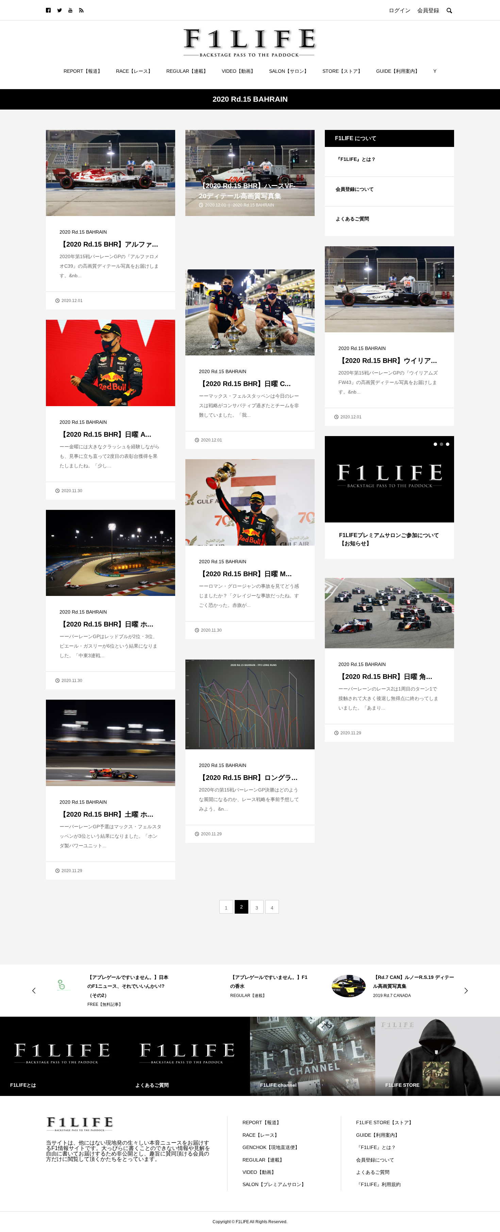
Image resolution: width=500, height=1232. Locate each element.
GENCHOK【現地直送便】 (271, 1147)
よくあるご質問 (352, 218)
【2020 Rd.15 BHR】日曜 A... (105, 434)
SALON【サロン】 (289, 71)
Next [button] (466, 990)
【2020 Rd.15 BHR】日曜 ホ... (106, 624)
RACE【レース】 (134, 71)
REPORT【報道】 (83, 71)
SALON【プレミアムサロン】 (274, 1184)
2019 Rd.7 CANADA (249, 996)
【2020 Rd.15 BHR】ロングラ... (248, 777)
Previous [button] (34, 990)
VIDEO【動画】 (238, 71)
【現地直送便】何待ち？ (399, 977)
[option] (389, 497)
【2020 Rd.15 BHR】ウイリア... (387, 360)
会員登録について (355, 189)
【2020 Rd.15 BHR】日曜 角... (385, 676)
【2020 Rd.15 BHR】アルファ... (109, 244)
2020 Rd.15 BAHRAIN (83, 232)
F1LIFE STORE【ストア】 (385, 1122)
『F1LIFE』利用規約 (378, 1184)
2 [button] (441, 444)
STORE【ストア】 (342, 71)
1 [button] (435, 444)
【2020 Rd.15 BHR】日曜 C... (245, 383)
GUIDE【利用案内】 (398, 71)
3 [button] (447, 444)
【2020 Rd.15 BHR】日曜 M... (245, 574)
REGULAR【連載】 (187, 71)
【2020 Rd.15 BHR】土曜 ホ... (106, 814)
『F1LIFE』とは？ (356, 159)
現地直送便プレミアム (393, 986)
